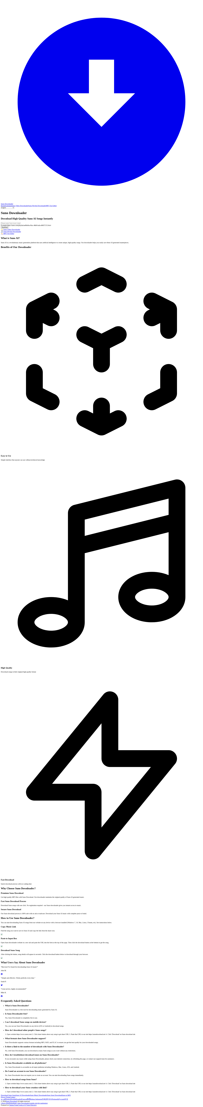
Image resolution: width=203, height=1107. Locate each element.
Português (55, 1099)
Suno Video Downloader (20, 206)
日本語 (44, 1099)
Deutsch (8, 1099)
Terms (8, 1097)
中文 (66, 1099)
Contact (12, 1097)
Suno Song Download (54, 1095)
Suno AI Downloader (23, 1095)
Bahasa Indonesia (36, 1099)
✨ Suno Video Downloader (10, 229)
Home (3, 206)
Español (18, 1099)
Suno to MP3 (66, 1095)
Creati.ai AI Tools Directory (27, 1105)
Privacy (3, 1097)
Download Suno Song (8, 1095)
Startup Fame (13, 1105)
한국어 (49, 1099)
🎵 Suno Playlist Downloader (11, 231)
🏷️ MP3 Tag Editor (7, 233)
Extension (8, 206)
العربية (3, 1099)
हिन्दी (28, 1099)
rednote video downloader (20, 1103)
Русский (62, 1099)
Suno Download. (11, 1101)
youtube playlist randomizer (38, 1103)
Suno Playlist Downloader (37, 206)
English (13, 1099)
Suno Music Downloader (38, 1095)
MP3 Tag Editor (51, 206)
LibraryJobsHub (6, 1103)
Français (24, 1099)
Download (5, 227)
